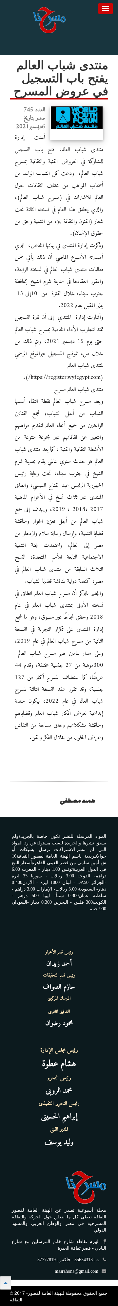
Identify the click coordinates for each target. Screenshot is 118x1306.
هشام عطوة (59, 1064)
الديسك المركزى (59, 998)
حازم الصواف (59, 987)
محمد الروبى (59, 1091)
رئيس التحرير (59, 1078)
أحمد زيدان (59, 964)
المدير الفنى (59, 1129)
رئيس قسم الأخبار (59, 952)
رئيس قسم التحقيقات (59, 975)
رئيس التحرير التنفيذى (59, 1104)
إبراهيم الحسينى (59, 1116)
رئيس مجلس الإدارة (59, 1050)
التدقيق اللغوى (59, 1011)
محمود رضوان (59, 1023)
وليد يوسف (59, 1142)
